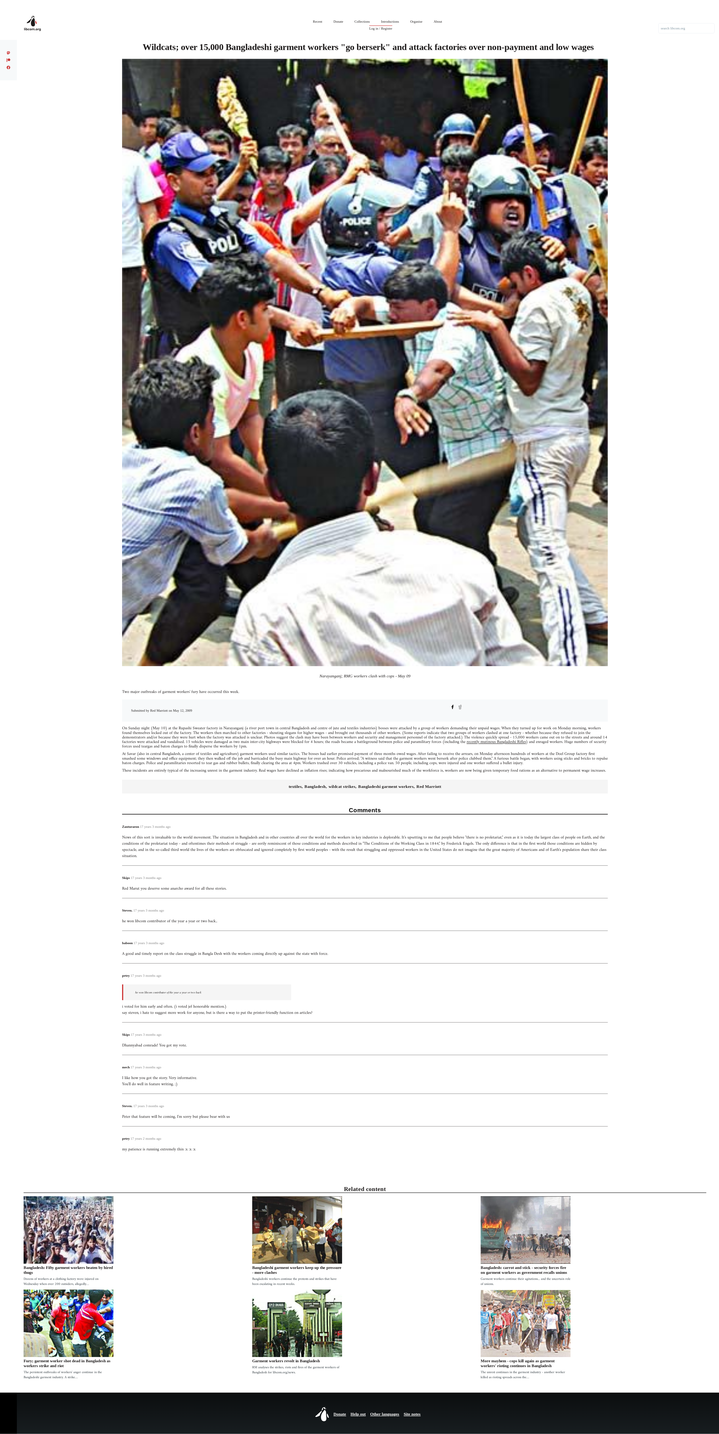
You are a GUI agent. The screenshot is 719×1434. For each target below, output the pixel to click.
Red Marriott (428, 786)
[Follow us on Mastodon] (8, 53)
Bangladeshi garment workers (386, 786)
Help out (358, 1414)
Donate (339, 1414)
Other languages (384, 1414)
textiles (295, 786)
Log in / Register (380, 28)
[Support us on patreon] (8, 60)
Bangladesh (315, 786)
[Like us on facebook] (8, 67)
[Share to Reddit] (460, 707)
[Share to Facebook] (453, 707)
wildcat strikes (342, 786)
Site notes (412, 1414)
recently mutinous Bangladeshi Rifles (496, 742)
